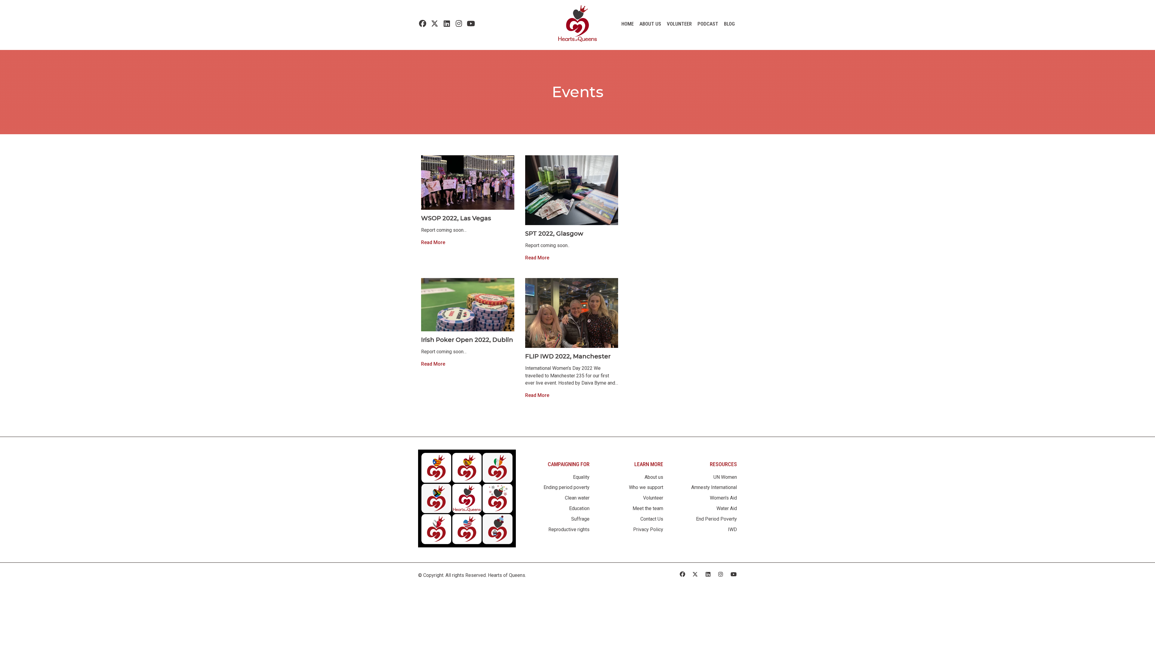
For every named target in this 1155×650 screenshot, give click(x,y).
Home (627, 24)
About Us (650, 24)
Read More (433, 242)
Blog (729, 24)
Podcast (708, 24)
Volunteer (679, 24)
